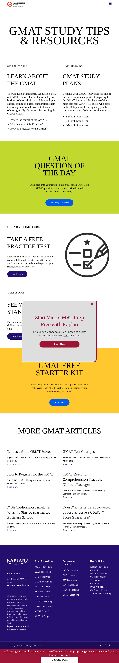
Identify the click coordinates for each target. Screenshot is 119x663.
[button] (59, 321)
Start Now (59, 344)
